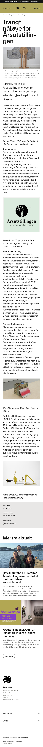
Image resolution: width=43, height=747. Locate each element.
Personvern (19, 741)
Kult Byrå (10, 743)
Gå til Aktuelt (9, 656)
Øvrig (5, 721)
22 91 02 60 (7, 692)
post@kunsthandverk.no (10, 690)
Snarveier (7, 713)
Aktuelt (5, 15)
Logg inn (8, 8)
